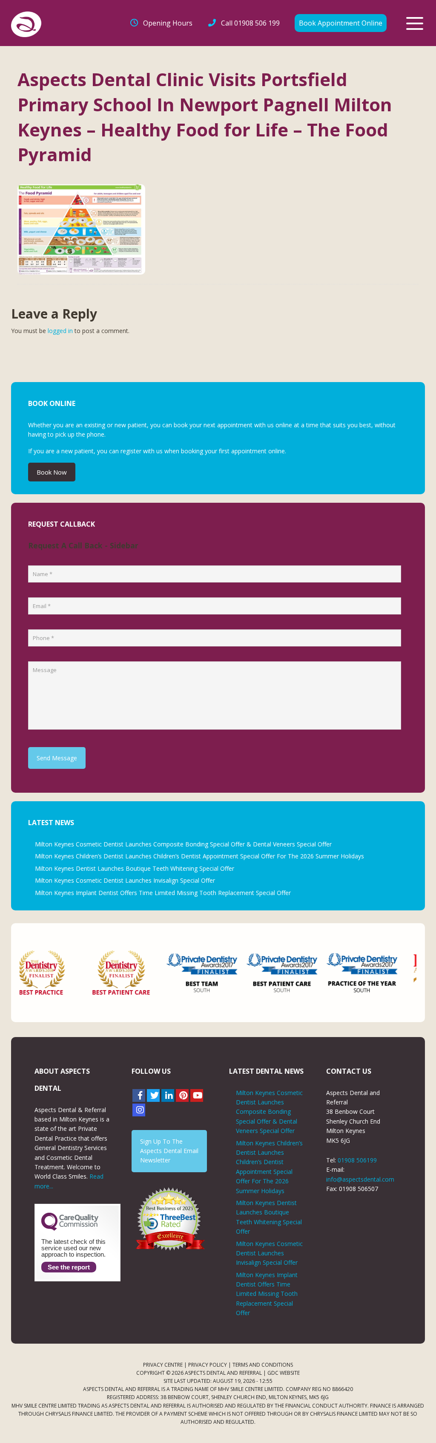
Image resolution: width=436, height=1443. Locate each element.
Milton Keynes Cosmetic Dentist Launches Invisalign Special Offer (125, 880)
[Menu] (414, 23)
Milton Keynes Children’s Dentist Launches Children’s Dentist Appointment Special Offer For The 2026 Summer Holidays (199, 856)
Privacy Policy (207, 1364)
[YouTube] (196, 1095)
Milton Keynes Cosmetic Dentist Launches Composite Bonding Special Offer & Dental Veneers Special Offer (183, 844)
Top (415, 1422)
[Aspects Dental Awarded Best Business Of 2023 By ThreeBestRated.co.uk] (169, 1218)
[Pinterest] (182, 1095)
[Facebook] (138, 1095)
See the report (69, 1267)
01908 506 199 (250, 23)
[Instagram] (138, 1110)
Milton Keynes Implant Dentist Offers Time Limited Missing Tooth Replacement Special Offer (163, 893)
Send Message (57, 758)
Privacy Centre (163, 1364)
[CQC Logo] (69, 1228)
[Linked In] (167, 1095)
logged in (60, 331)
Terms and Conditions (262, 1364)
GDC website (283, 1372)
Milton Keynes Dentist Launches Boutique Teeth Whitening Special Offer (134, 868)
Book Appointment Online (340, 23)
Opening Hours (167, 23)
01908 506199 (357, 1160)
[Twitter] (153, 1095)
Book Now (52, 472)
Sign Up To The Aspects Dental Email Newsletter (169, 1151)
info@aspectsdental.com (360, 1179)
